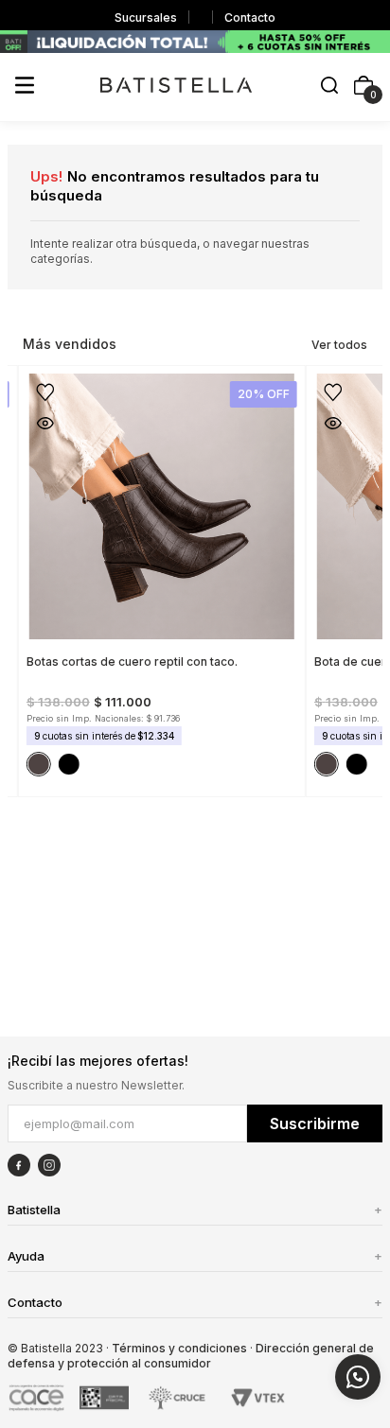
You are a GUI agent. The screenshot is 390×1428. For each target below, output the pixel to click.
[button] (329, 86)
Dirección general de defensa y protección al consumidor (191, 1355)
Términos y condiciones (179, 1348)
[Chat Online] (358, 1377)
